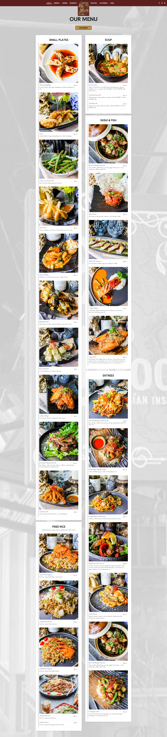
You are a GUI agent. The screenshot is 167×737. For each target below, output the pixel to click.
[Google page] (164, 3)
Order (64, 3)
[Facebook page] (159, 3)
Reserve (73, 3)
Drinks (56, 3)
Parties (93, 3)
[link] (83, 8)
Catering (103, 3)
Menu (49, 3)
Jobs (112, 3)
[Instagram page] (162, 3)
